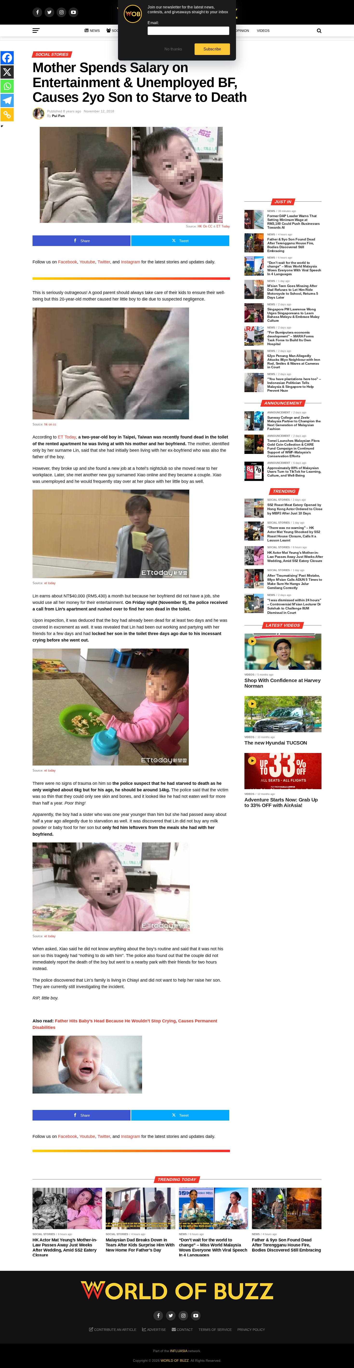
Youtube (87, 262)
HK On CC (205, 226)
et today (50, 583)
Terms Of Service (215, 1330)
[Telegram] (7, 100)
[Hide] (2, 126)
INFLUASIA (178, 1351)
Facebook (67, 262)
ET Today (223, 226)
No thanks (173, 49)
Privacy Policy (251, 1330)
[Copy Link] (7, 114)
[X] (7, 72)
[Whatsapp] (7, 86)
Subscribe (212, 49)
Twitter (104, 262)
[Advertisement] (283, 160)
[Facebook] (7, 57)
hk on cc (50, 424)
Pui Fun (58, 116)
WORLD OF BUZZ (175, 1360)
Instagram (130, 262)
